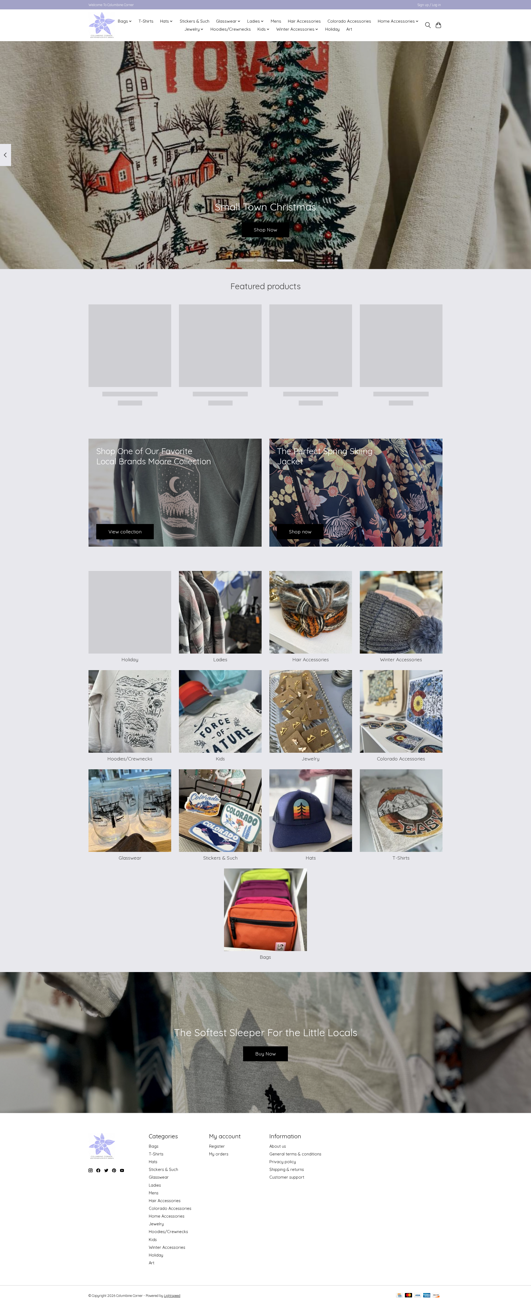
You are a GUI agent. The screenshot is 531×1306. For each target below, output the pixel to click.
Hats (311, 858)
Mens (276, 21)
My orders (218, 1154)
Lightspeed (172, 1296)
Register (217, 1146)
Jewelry (310, 758)
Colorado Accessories (349, 21)
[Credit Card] (399, 1295)
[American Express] (426, 1295)
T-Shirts (146, 21)
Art (349, 29)
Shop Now (265, 230)
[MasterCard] (408, 1295)
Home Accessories (166, 1216)
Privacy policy (282, 1161)
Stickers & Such (194, 21)
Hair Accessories (304, 21)
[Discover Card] (436, 1295)
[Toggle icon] (428, 25)
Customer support (286, 1177)
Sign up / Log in (429, 5)
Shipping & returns (286, 1169)
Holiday (332, 29)
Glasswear (130, 858)
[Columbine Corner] (101, 25)
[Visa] (417, 1295)
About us (277, 1146)
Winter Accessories (401, 659)
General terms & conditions (295, 1154)
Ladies (220, 659)
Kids (220, 758)
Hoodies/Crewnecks (230, 29)
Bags (265, 957)
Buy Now (265, 1053)
